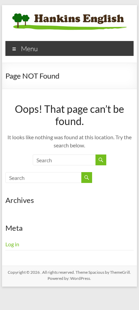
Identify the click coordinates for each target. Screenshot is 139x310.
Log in (12, 244)
